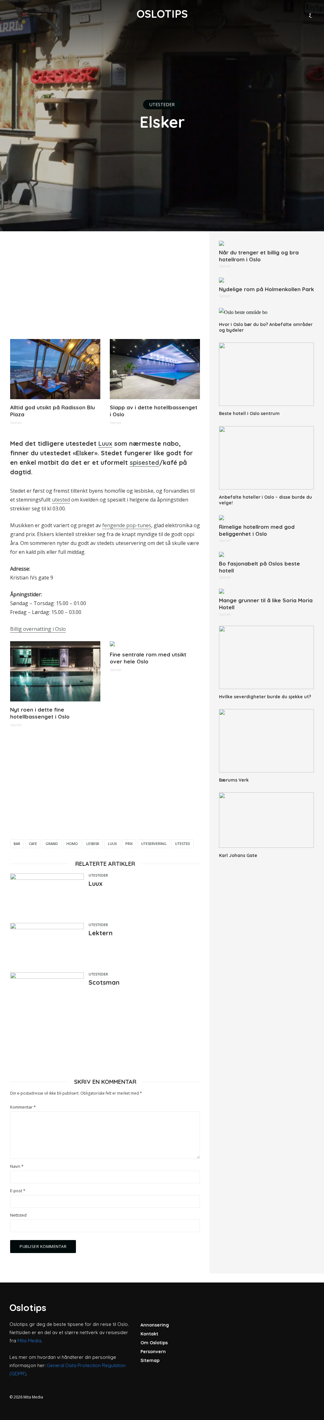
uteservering (153, 843)
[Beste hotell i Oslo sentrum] (266, 374)
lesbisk (92, 843)
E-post (17, 1190)
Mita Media (29, 1341)
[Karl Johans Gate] (266, 820)
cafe (33, 843)
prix (129, 843)
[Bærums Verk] (266, 740)
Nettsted (18, 1215)
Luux (105, 443)
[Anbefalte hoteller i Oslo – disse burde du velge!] (266, 457)
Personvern (153, 1351)
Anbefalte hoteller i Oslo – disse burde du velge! (265, 500)
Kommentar (23, 1107)
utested (61, 499)
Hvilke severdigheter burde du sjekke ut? (265, 697)
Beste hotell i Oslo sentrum (249, 413)
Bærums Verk (234, 780)
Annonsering (154, 1325)
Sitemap (149, 1360)
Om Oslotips (154, 1343)
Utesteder (162, 104)
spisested (144, 462)
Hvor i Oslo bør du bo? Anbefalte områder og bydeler (266, 327)
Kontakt (149, 1334)
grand (52, 843)
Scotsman (104, 982)
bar (17, 843)
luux (112, 843)
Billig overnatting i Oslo (38, 628)
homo (72, 843)
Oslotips (162, 14)
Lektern (101, 933)
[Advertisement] (105, 285)
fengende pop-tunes (126, 525)
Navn (16, 1166)
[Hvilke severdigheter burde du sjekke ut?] (266, 657)
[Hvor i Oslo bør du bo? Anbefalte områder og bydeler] (266, 312)
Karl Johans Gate (238, 855)
